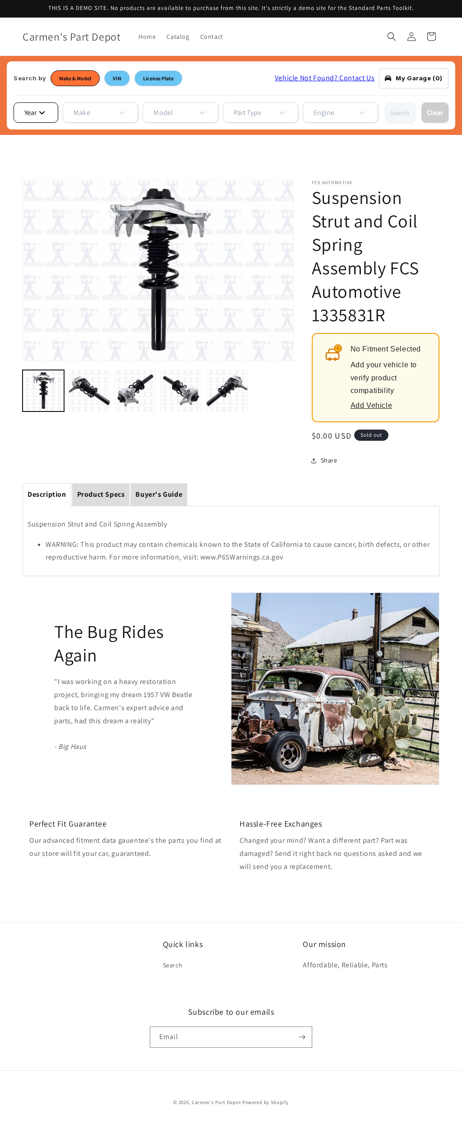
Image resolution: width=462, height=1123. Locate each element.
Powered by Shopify (265, 1102)
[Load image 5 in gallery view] (227, 390)
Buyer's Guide (158, 494)
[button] (392, 36)
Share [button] (329, 460)
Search (399, 113)
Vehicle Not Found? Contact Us (324, 78)
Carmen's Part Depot (216, 1102)
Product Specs (101, 494)
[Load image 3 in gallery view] (135, 390)
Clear (435, 112)
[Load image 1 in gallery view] (43, 390)
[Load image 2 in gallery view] (89, 390)
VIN (117, 78)
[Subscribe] (302, 1037)
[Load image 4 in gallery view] (181, 390)
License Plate (158, 78)
